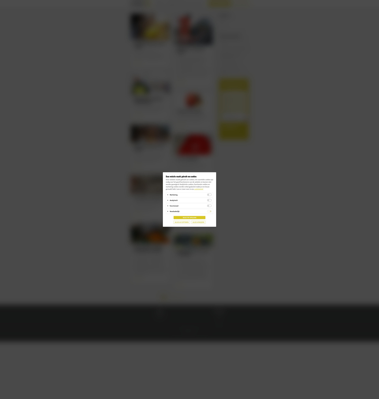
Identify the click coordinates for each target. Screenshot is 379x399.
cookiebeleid (198, 189)
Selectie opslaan (189, 218)
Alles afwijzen (198, 222)
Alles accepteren (182, 222)
